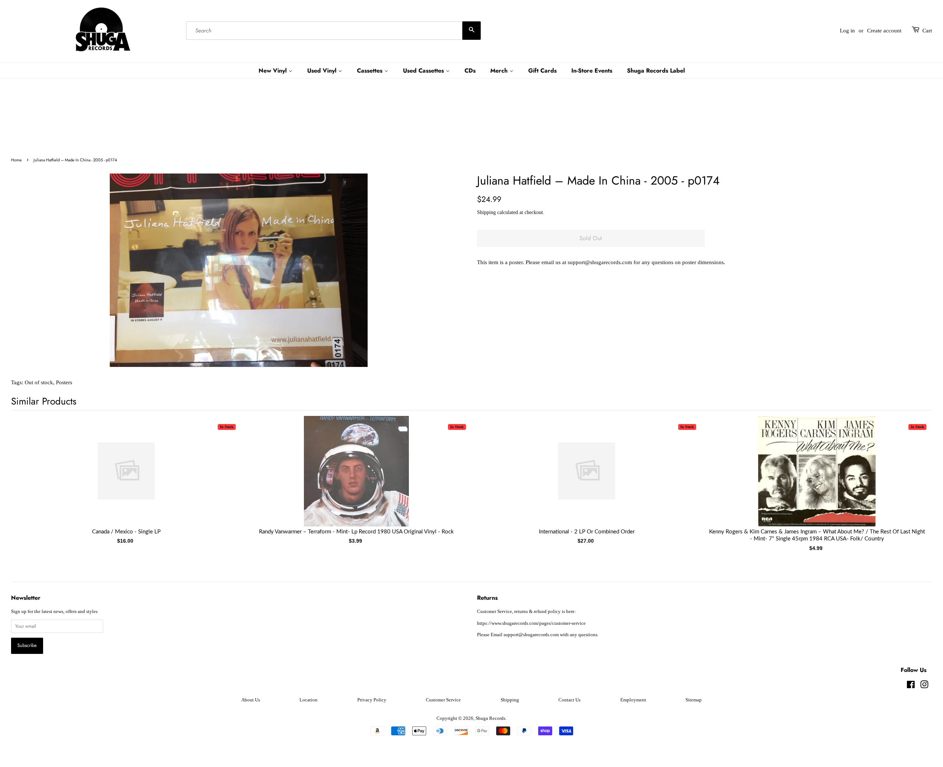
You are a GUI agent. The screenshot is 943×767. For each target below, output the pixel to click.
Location (308, 700)
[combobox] (333, 30)
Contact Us (569, 700)
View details (126, 478)
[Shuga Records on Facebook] (911, 686)
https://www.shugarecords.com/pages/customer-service (531, 623)
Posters (64, 382)
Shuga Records (490, 718)
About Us (250, 700)
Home (16, 160)
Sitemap (694, 700)
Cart (927, 31)
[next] (914, 472)
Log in (847, 31)
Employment (633, 700)
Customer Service (443, 700)
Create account (884, 31)
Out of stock (39, 382)
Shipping (486, 212)
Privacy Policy (371, 700)
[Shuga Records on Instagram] (924, 686)
